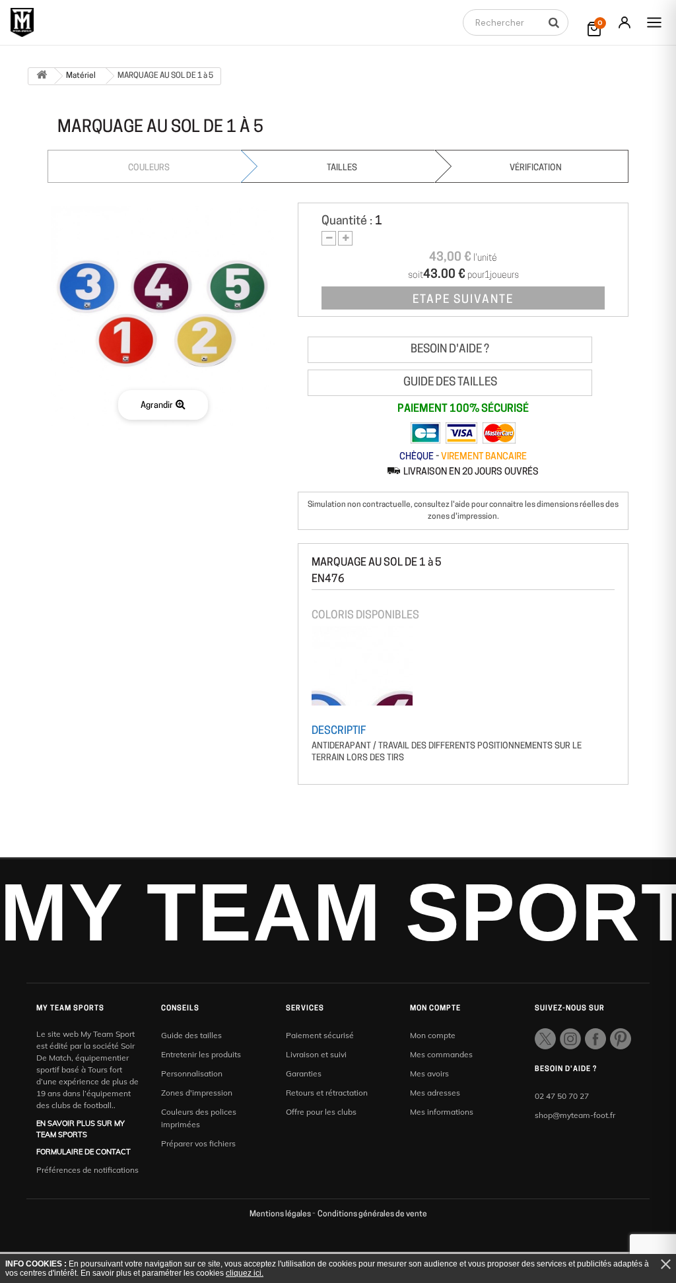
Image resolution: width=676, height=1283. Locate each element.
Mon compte (433, 1035)
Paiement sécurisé (320, 1035)
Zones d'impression (196, 1093)
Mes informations (441, 1112)
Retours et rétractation (327, 1093)
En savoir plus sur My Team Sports (80, 1129)
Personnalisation (191, 1073)
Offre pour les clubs (321, 1112)
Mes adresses (435, 1093)
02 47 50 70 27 (562, 1096)
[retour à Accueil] (41, 76)
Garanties (303, 1073)
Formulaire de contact (83, 1151)
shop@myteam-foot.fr (575, 1115)
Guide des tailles (191, 1035)
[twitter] (545, 1038)
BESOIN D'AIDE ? (450, 349)
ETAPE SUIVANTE (463, 300)
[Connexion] (624, 22)
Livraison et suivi (316, 1054)
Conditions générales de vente (372, 1214)
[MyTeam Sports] (22, 22)
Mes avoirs (429, 1073)
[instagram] (570, 1038)
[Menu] (654, 22)
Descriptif (339, 731)
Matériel (81, 76)
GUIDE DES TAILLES (450, 382)
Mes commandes (441, 1054)
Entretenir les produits (201, 1054)
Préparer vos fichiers (198, 1143)
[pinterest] (620, 1038)
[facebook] (595, 1038)
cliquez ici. (244, 1273)
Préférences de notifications (87, 1170)
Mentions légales (281, 1214)
